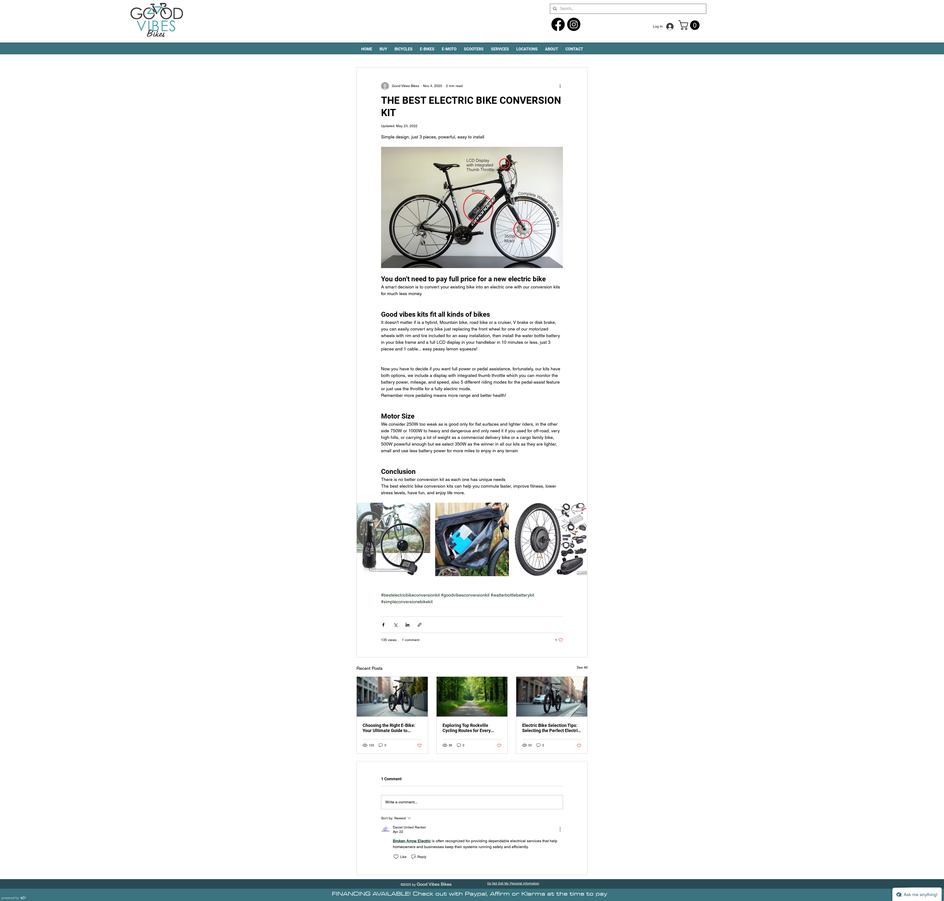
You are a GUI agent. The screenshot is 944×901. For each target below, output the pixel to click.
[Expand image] (393, 539)
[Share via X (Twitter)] (395, 624)
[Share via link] (419, 624)
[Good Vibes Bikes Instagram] (573, 24)
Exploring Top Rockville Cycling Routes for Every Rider (466, 728)
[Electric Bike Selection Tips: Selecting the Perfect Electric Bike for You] (551, 697)
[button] (690, 25)
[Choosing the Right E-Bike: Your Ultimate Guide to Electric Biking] (392, 697)
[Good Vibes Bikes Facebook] (558, 24)
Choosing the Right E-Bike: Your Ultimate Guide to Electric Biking (389, 728)
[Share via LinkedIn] (407, 624)
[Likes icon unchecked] (396, 857)
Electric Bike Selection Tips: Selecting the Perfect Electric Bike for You (551, 728)
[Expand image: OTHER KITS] (472, 539)
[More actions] (560, 86)
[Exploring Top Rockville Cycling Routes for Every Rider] (472, 697)
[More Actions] (560, 829)
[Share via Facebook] (383, 624)
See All (582, 667)
